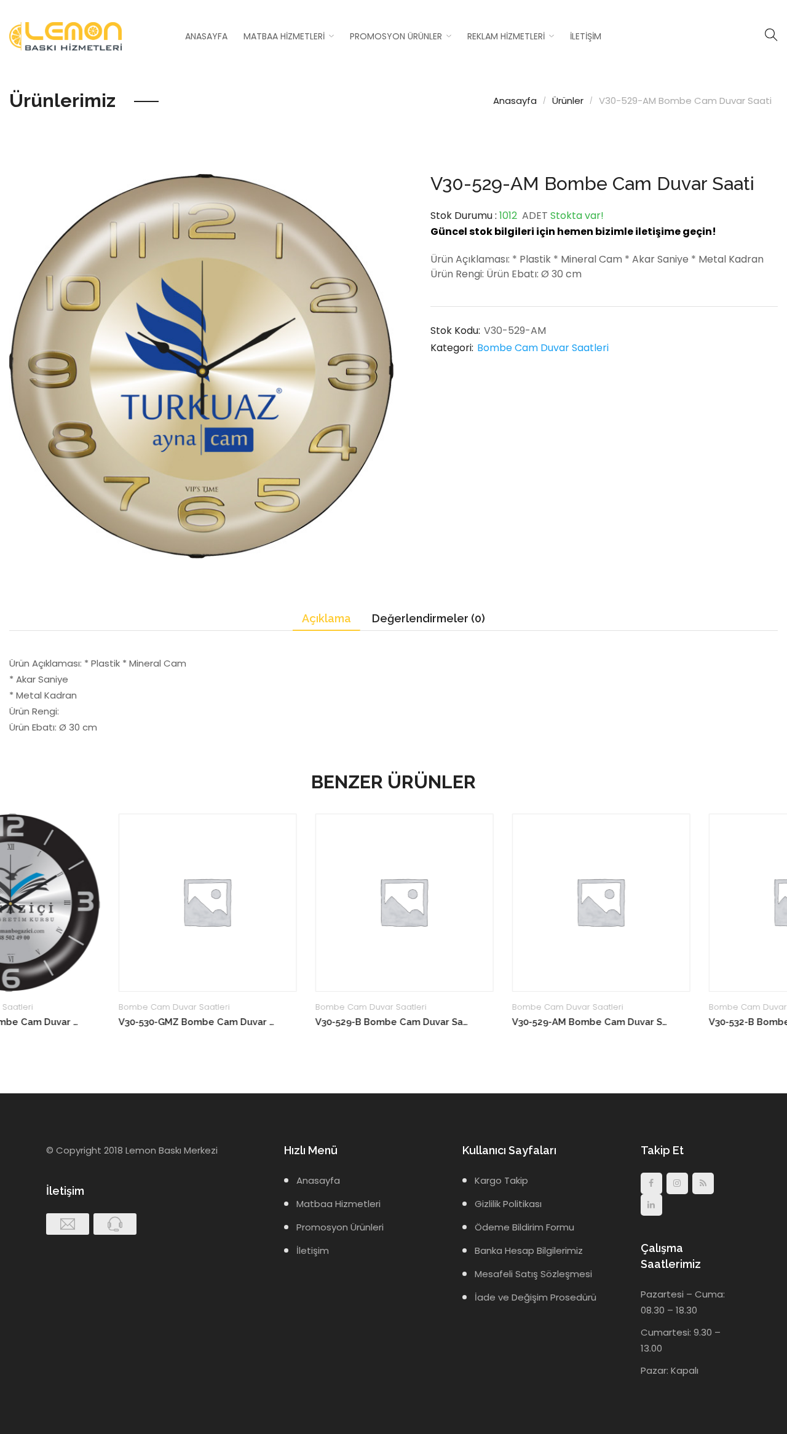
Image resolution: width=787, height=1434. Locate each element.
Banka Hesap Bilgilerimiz (529, 1250)
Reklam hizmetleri (506, 36)
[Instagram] (677, 1183)
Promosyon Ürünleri (340, 1227)
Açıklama (326, 618)
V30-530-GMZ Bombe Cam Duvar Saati (87, 1022)
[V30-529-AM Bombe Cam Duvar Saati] (492, 903)
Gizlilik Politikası (508, 1203)
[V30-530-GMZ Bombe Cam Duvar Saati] (98, 903)
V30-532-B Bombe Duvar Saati (667, 1022)
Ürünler (567, 100)
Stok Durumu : (463, 215)
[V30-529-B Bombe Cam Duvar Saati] (295, 903)
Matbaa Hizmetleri (284, 36)
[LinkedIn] (651, 1205)
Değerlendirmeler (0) (428, 618)
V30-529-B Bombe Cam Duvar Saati (284, 1022)
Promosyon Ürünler (396, 36)
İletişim (585, 36)
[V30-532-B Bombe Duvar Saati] (688, 903)
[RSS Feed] (703, 1183)
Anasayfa (206, 36)
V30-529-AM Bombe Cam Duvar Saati (481, 1022)
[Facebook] (651, 1183)
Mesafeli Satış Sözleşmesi (533, 1273)
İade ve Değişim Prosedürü (535, 1297)
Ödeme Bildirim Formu (524, 1227)
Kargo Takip (501, 1180)
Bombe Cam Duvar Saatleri (543, 348)
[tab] (326, 619)
